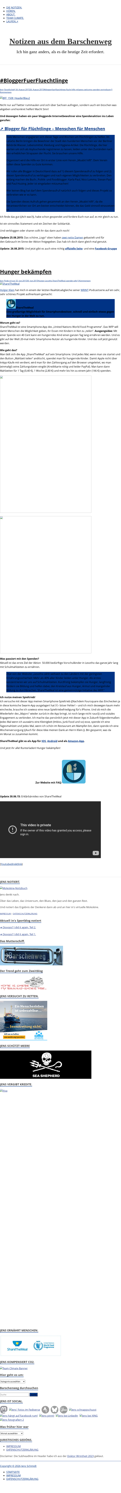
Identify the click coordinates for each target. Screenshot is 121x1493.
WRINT (85, 290)
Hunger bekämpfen (26, 271)
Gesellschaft (9, 89)
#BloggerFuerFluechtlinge (34, 80)
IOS (44, 741)
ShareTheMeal (58, 280)
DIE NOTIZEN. (14, 7)
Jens (2, 89)
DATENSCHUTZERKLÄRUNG (25, 913)
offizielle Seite (74, 248)
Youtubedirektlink (11, 864)
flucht (68, 89)
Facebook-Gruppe (106, 248)
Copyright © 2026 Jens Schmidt (18, 1466)
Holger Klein (7, 290)
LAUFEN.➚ (12, 21)
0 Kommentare (84, 280)
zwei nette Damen (72, 237)
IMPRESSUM (5, 913)
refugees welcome (84, 89)
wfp (75, 280)
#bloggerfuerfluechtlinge (55, 89)
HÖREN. (11, 11)
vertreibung (106, 89)
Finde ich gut (9, 280)
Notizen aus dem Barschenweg (60, 41)
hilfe (73, 89)
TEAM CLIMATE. (15, 18)
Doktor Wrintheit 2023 (80, 1456)
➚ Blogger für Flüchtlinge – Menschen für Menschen (52, 128)
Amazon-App (76, 741)
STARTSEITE (13, 1472)
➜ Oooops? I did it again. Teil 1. (18, 934)
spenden (96, 89)
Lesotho (48, 280)
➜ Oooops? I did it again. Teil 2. (18, 927)
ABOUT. (10, 14)
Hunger (41, 280)
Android (52, 741)
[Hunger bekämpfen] (10, 284)
